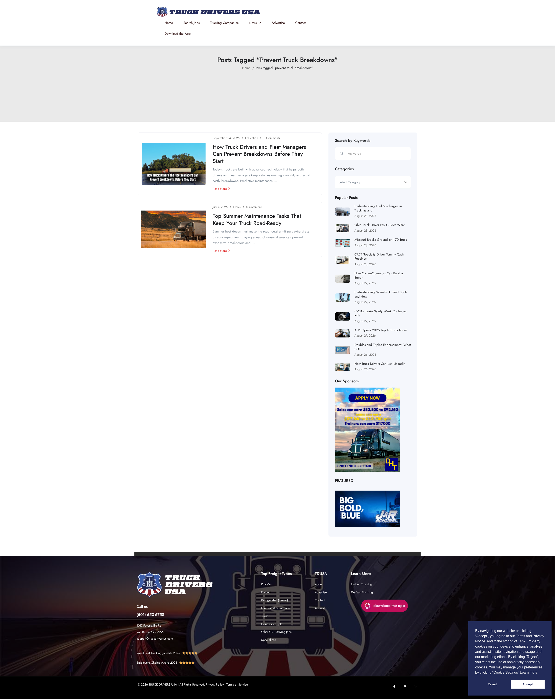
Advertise (278, 22)
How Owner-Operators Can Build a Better (378, 275)
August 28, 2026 (365, 216)
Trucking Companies (224, 22)
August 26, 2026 (365, 354)
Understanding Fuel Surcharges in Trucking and (378, 208)
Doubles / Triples (272, 624)
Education (251, 138)
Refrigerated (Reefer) (274, 600)
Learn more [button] (528, 672)
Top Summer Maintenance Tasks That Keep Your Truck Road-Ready (257, 219)
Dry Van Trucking (362, 592)
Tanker (265, 616)
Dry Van (266, 584)
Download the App (178, 33)
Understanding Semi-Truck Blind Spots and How (380, 294)
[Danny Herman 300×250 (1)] (367, 429)
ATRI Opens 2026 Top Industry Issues (380, 330)
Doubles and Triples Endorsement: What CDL (382, 347)
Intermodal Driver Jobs (275, 608)
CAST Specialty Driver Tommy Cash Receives (379, 256)
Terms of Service (237, 684)
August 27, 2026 (365, 283)
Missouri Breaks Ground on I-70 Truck (380, 239)
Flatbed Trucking (361, 584)
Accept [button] (527, 684)
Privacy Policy (215, 684)
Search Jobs (191, 22)
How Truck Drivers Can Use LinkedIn (379, 363)
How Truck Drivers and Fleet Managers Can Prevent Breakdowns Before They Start (259, 154)
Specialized (268, 640)
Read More (220, 189)
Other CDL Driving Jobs (276, 632)
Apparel (320, 608)
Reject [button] (492, 684)
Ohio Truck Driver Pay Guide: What (379, 225)
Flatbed (266, 592)
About (318, 584)
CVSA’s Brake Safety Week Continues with (380, 313)
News (253, 22)
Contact (300, 22)
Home (169, 22)
